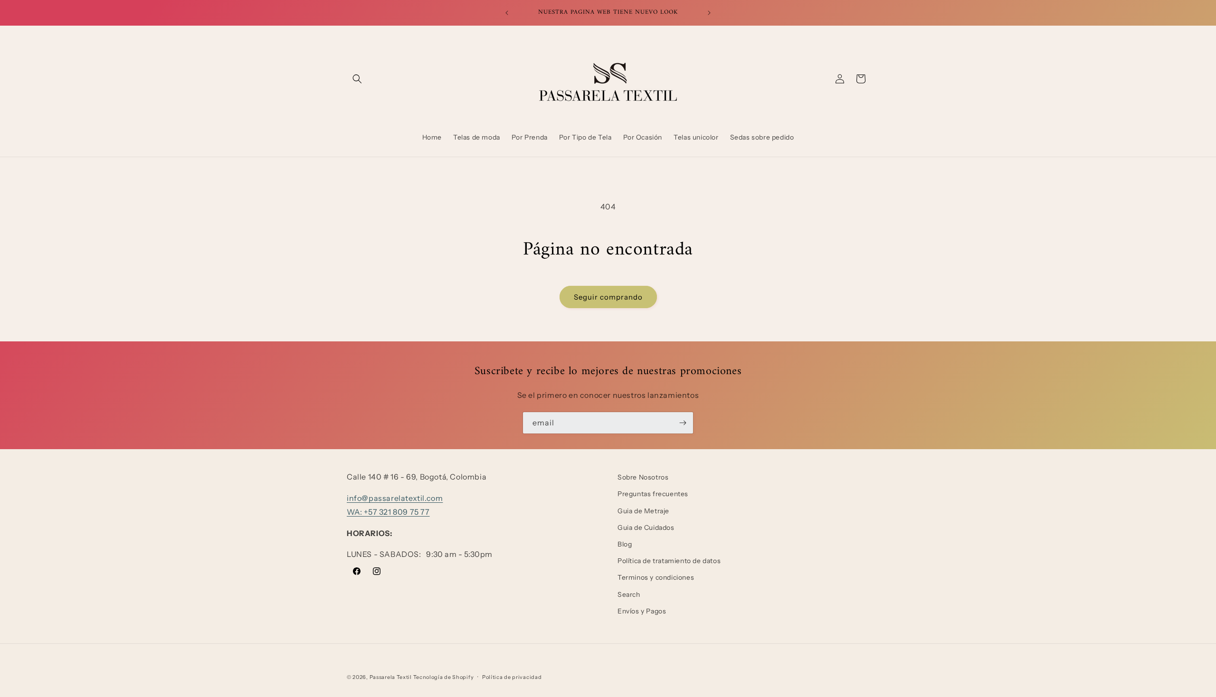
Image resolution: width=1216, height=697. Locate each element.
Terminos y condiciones (656, 577)
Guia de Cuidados (646, 527)
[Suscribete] (682, 423)
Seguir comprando (608, 296)
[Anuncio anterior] (506, 13)
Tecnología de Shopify (443, 677)
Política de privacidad (512, 677)
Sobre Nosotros (643, 477)
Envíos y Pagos (642, 611)
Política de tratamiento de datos (669, 560)
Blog (625, 544)
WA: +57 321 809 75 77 (388, 512)
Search (629, 594)
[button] (357, 78)
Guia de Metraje (643, 511)
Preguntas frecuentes (653, 494)
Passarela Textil (391, 677)
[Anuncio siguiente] (709, 13)
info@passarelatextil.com (395, 498)
